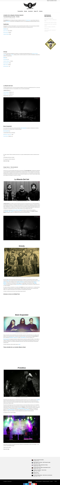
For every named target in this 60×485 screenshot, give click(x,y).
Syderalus (6, 24)
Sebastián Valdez (6, 93)
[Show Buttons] (30, 482)
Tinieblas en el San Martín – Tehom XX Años (49, 26)
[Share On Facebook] (24, 484)
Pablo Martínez (5, 136)
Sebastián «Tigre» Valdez (9, 211)
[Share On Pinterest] (30, 484)
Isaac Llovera (5, 30)
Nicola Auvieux (5, 32)
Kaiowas (33, 53)
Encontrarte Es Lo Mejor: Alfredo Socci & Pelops (50, 22)
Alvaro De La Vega (11, 168)
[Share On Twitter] (26, 484)
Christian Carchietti (21, 408)
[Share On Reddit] (32, 484)
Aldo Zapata (5, 59)
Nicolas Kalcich (5, 66)
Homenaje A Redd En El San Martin (48, 18)
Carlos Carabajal (6, 92)
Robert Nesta (8, 21)
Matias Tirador (5, 64)
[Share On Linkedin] (28, 484)
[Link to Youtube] (56, 481)
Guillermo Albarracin (6, 61)
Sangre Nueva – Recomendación (10, 167)
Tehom (12, 54)
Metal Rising (28, 20)
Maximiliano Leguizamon (7, 134)
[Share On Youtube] (36, 484)
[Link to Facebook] (54, 481)
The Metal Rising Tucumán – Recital (11, 16)
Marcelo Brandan (6, 62)
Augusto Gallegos (6, 34)
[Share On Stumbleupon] (34, 484)
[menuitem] (52, 0)
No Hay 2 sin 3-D (46, 28)
